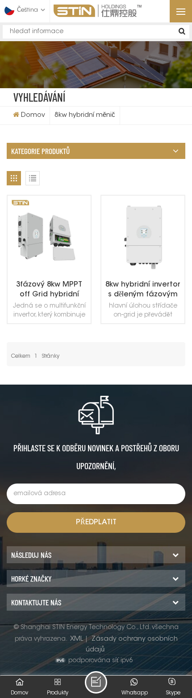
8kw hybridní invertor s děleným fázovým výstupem (142, 290)
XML (76, 639)
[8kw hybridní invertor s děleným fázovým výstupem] (143, 237)
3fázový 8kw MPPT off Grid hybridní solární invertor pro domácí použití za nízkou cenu (49, 290)
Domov (33, 115)
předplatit (96, 522)
